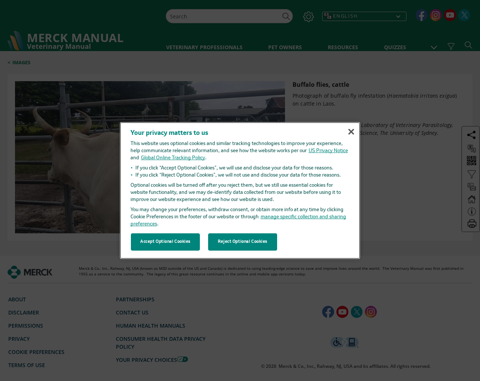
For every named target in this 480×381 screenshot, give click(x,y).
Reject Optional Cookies (242, 241)
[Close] (351, 131)
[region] (240, 190)
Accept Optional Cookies (165, 241)
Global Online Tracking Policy (173, 158)
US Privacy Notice (328, 150)
